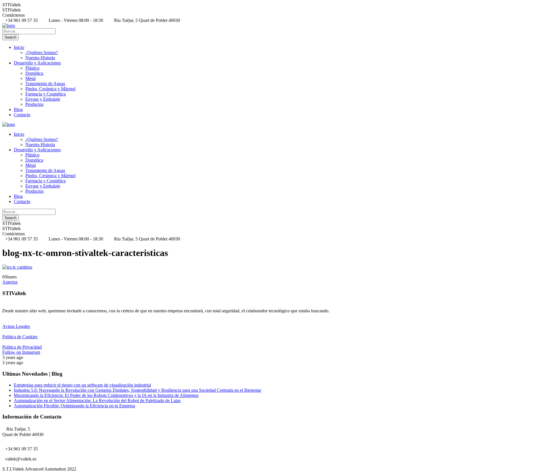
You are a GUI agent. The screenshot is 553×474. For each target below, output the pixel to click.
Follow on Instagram (21, 352)
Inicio (19, 47)
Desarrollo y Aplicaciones (37, 62)
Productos (34, 104)
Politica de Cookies (19, 336)
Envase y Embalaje (42, 99)
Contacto (22, 114)
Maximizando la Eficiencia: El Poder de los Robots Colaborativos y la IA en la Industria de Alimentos (106, 395)
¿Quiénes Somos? (41, 52)
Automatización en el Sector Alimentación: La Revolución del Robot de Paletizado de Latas (97, 400)
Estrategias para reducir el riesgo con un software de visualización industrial (82, 385)
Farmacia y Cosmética (45, 93)
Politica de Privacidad (22, 347)
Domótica (34, 73)
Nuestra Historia (40, 57)
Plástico (32, 68)
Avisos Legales (16, 326)
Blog (18, 109)
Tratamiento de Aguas (45, 83)
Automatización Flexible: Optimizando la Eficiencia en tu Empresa (74, 405)
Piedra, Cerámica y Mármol (50, 88)
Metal (30, 78)
